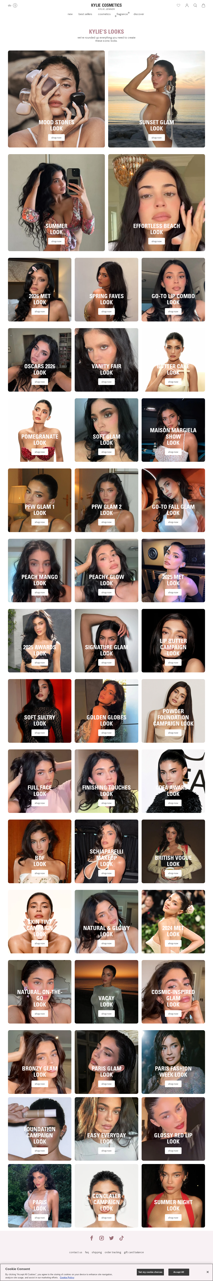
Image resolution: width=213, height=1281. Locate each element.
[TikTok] (121, 1239)
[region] (106, 1272)
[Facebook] (91, 1239)
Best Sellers (85, 14)
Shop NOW (56, 137)
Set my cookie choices (150, 1272)
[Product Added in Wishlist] (178, 5)
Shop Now (40, 873)
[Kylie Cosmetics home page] (106, 6)
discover (139, 14)
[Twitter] (111, 1239)
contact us (75, 1252)
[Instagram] (101, 1239)
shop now (40, 1150)
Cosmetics (104, 14)
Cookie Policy (67, 1277)
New (70, 14)
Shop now (157, 241)
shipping (97, 1252)
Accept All (178, 1272)
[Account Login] (187, 5)
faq (87, 1252)
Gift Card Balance (134, 1252)
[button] (195, 5)
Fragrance (122, 14)
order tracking (113, 1252)
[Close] (207, 1272)
